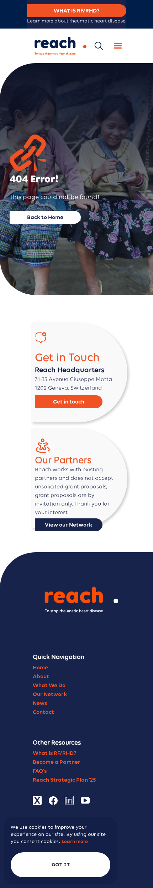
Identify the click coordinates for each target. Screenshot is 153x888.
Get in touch (68, 401)
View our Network (68, 524)
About (41, 676)
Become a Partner (56, 761)
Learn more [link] (75, 841)
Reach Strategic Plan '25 (64, 779)
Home (40, 667)
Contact (43, 712)
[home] (58, 46)
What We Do (49, 685)
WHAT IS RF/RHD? (77, 10)
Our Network (50, 694)
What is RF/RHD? (54, 753)
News (40, 703)
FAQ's (40, 770)
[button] (117, 46)
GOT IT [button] (61, 865)
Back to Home (45, 217)
